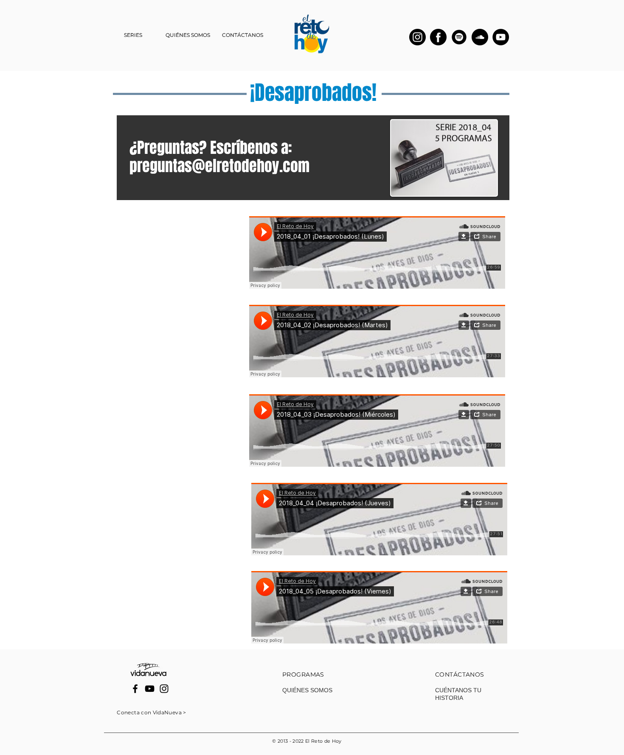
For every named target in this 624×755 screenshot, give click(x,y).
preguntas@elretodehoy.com (219, 166)
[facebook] (438, 37)
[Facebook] (135, 688)
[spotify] (459, 37)
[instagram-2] (417, 37)
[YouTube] (500, 37)
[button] (133, 35)
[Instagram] (164, 688)
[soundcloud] (480, 37)
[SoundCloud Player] (377, 252)
